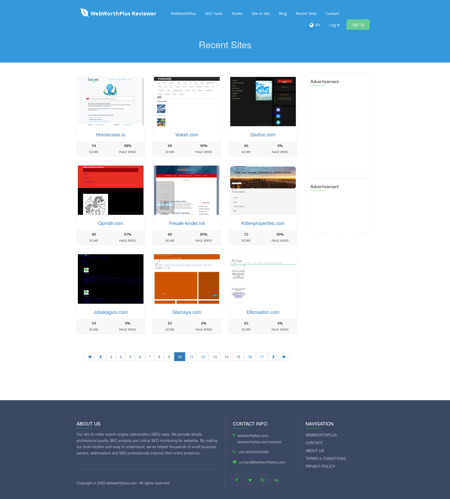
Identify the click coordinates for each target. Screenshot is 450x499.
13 (215, 356)
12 (203, 356)
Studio (237, 13)
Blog (283, 13)
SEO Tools (214, 13)
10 (180, 356)
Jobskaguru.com (110, 311)
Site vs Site (261, 13)
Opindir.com (110, 223)
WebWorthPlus (183, 13)
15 (238, 356)
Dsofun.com (263, 134)
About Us (314, 450)
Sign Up (358, 24)
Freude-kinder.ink (187, 223)
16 (250, 356)
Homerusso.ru (111, 134)
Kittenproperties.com (263, 223)
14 (226, 356)
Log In (334, 24)
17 (262, 356)
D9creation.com (263, 311)
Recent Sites (306, 13)
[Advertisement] (187, 380)
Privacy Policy (320, 466)
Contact (332, 13)
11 (191, 356)
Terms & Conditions (325, 458)
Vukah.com (186, 134)
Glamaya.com (186, 311)
